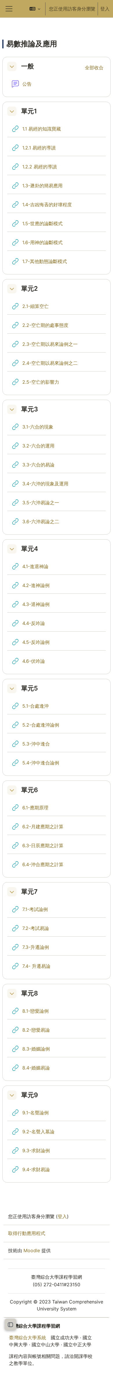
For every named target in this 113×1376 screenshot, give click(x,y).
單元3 (29, 409)
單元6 (29, 790)
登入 (105, 9)
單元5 (29, 688)
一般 (27, 66)
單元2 (29, 288)
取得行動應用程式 (26, 1233)
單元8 (29, 993)
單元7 (29, 891)
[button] (35, 8)
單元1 (29, 111)
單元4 (29, 548)
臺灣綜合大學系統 (27, 1337)
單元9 (29, 1095)
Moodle (31, 1250)
